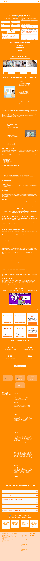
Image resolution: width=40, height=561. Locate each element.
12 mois (22, 27)
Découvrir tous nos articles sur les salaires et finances (20, 58)
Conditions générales (14, 536)
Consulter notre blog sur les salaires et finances (32, 335)
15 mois (33, 27)
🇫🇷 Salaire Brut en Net (24, 543)
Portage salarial (18, 36)
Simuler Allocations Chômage (7, 336)
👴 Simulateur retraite (24, 539)
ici (26, 371)
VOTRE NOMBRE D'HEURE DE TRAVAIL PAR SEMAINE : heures (28, 19)
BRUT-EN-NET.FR (5, 1)
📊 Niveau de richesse (24, 535)
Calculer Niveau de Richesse (20, 322)
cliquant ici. (33, 32)
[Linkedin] (21, 51)
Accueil (12, 535)
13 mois (26, 27)
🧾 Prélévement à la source (24, 536)
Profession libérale (14, 36)
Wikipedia (13, 144)
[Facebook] (20, 51)
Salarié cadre (7, 36)
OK (23, 47)
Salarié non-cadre (3, 36)
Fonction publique (11, 36)
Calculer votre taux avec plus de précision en (27, 32)
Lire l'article (5, 72)
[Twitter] (18, 51)
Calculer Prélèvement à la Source (32, 323)
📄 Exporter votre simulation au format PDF (16, 42)
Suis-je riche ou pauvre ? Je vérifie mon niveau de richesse (20, 366)
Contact (12, 539)
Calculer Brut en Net (7, 322)
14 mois (29, 27)
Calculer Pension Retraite (20, 336)
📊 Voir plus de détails (26, 42)
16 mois (36, 27)
